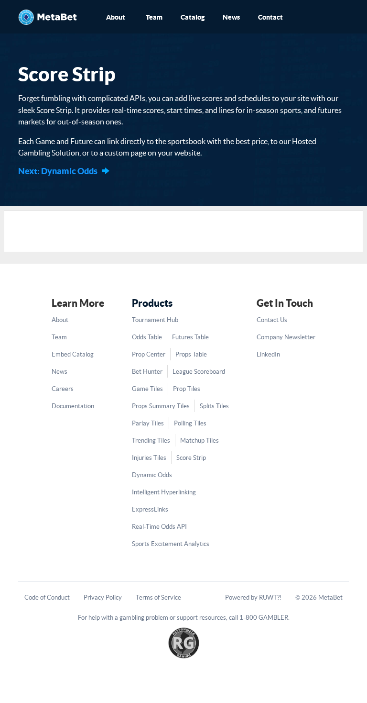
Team (154, 17)
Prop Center (148, 354)
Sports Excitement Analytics (170, 543)
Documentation (73, 406)
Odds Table (147, 337)
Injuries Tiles (149, 457)
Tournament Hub (155, 320)
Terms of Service (158, 597)
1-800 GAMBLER (263, 617)
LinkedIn (268, 354)
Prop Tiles (186, 388)
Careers (63, 388)
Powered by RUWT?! (253, 597)
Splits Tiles (214, 406)
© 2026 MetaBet (319, 597)
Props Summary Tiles (161, 406)
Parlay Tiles (148, 423)
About (115, 17)
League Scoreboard (199, 371)
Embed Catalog (73, 354)
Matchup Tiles (199, 440)
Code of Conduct (47, 597)
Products (152, 303)
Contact (270, 17)
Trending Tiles (151, 440)
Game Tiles (147, 388)
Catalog (193, 17)
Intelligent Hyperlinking (164, 492)
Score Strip (191, 457)
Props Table (191, 354)
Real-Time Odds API (159, 526)
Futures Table (190, 337)
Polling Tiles (190, 423)
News (231, 17)
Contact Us (272, 320)
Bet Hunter (147, 371)
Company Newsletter (286, 337)
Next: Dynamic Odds (57, 171)
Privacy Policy (103, 597)
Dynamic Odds (152, 475)
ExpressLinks (150, 509)
